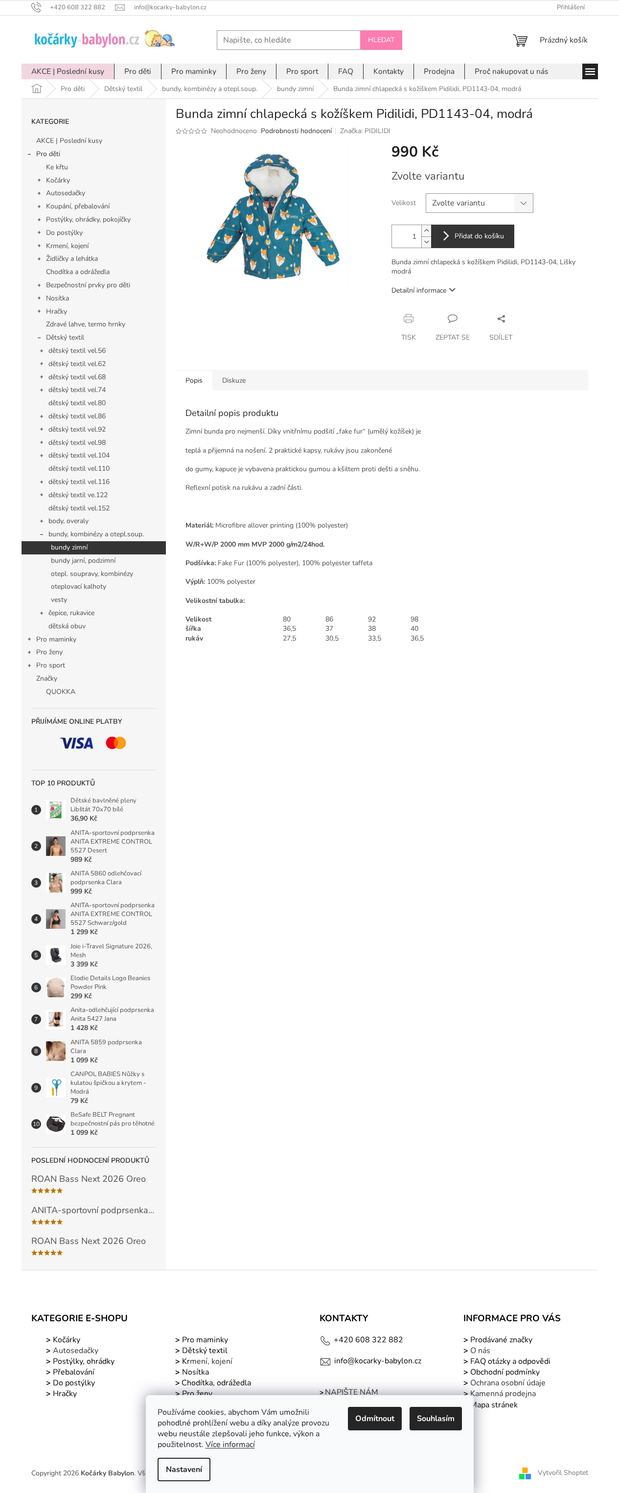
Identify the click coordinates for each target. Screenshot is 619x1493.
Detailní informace (418, 290)
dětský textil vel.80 (77, 403)
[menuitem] (68, 71)
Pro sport (50, 665)
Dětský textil (65, 337)
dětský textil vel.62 (77, 363)
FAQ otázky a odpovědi (509, 1361)
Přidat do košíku (479, 236)
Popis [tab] (194, 380)
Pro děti (48, 154)
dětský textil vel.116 (79, 481)
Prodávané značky (500, 1339)
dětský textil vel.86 (77, 416)
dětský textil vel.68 (77, 377)
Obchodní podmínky (505, 1372)
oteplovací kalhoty (78, 586)
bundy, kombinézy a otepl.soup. (96, 534)
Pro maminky (56, 639)
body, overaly (68, 521)
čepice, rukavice (71, 613)
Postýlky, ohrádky (83, 1361)
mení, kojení (206, 1361)
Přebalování (73, 1372)
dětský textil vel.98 (77, 442)
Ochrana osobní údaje (508, 1383)
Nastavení (184, 1469)
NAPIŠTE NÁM (351, 1392)
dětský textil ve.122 (78, 495)
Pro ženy (49, 652)
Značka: (365, 131)
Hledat (381, 40)
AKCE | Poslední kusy (69, 140)
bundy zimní (69, 547)
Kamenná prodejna (503, 1393)
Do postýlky (64, 232)
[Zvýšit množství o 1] (426, 230)
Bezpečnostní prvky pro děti (88, 285)
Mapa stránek (494, 1405)
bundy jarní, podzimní (83, 560)
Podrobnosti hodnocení (296, 131)
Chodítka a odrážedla (78, 271)
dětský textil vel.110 (79, 468)
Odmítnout (374, 1418)
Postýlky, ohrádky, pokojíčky (88, 219)
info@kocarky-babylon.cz (377, 1360)
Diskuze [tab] (234, 380)
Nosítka (57, 298)
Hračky (56, 311)
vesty (59, 599)
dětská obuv (67, 626)
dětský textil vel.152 (79, 508)
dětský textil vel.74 (77, 389)
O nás (480, 1350)
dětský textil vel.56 (77, 350)
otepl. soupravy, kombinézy (92, 573)
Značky (46, 678)
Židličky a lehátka (72, 258)
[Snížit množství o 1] (426, 242)
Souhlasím (436, 1418)
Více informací (230, 1444)
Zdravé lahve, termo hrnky (85, 324)
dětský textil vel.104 (79, 455)
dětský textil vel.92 (77, 429)
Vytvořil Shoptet (563, 1472)
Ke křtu (57, 167)
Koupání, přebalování (78, 206)
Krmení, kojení (67, 246)
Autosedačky (65, 193)
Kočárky (58, 180)
